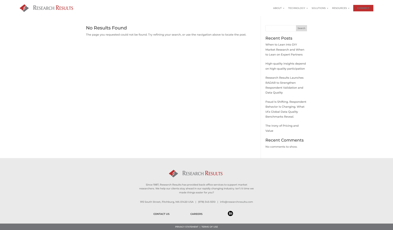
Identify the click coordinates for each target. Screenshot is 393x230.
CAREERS (196, 214)
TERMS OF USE (209, 226)
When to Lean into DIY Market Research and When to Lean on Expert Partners (284, 49)
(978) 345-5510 (207, 201)
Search (301, 28)
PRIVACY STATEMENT (186, 226)
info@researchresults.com (236, 201)
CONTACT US (161, 214)
